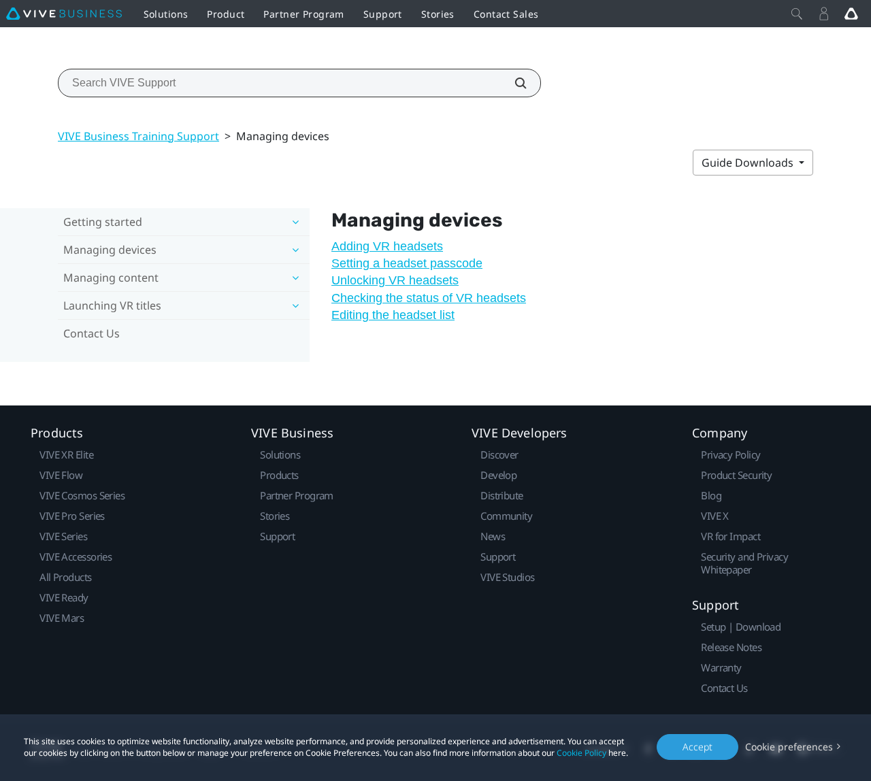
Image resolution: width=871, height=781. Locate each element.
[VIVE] (64, 13)
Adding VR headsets (387, 246)
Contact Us (91, 333)
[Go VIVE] (851, 13)
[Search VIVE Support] (513, 83)
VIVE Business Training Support (138, 136)
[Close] (796, 13)
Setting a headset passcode (406, 263)
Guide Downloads (749, 162)
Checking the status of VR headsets (428, 298)
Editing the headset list (393, 315)
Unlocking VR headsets (395, 280)
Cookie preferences (789, 746)
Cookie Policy (581, 753)
